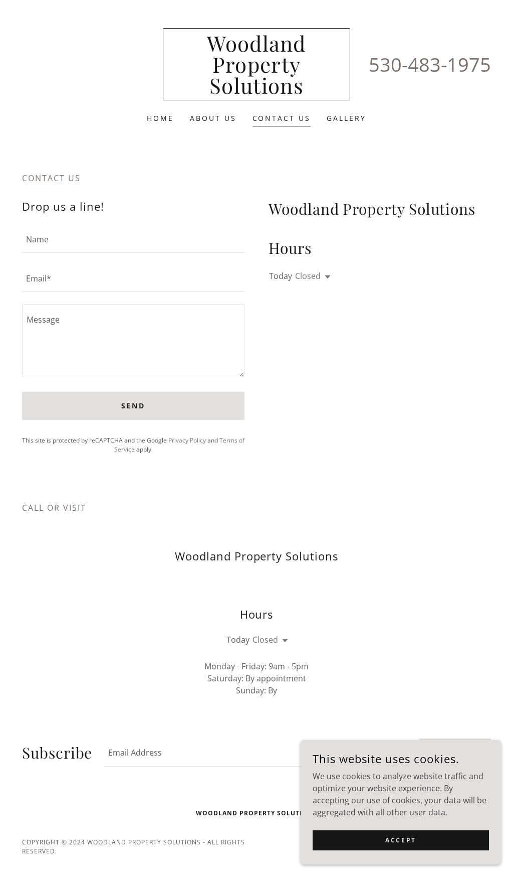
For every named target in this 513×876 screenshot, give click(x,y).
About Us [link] (213, 118)
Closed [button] (308, 275)
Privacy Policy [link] (187, 440)
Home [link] (160, 118)
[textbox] (133, 239)
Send (133, 405)
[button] (326, 277)
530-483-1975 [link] (430, 64)
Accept (400, 840)
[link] (256, 90)
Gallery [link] (346, 118)
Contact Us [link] (281, 118)
